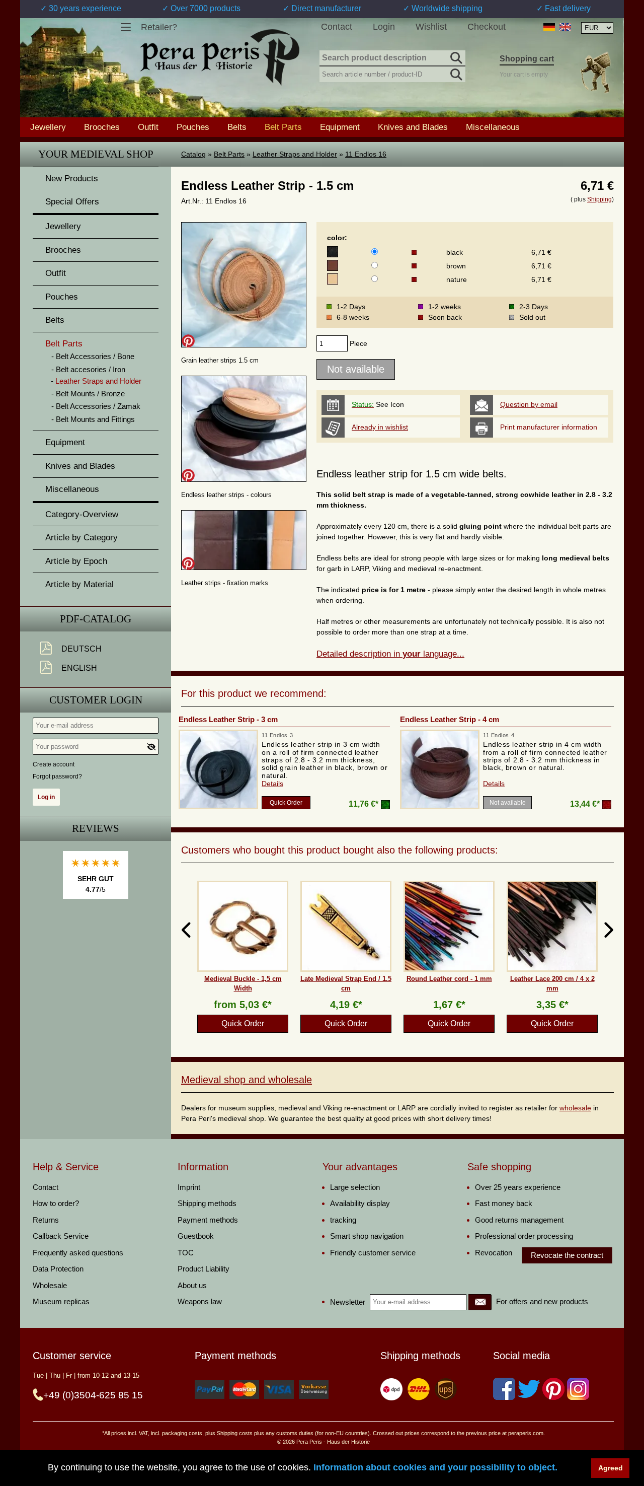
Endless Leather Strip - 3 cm (228, 719)
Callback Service (61, 1236)
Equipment (340, 126)
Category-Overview (81, 514)
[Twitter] (529, 1389)
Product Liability (203, 1268)
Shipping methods (207, 1203)
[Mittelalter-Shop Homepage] (219, 57)
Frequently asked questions (78, 1252)
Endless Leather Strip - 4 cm (449, 719)
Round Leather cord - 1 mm (449, 978)
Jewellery (48, 126)
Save (188, 340)
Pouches (193, 126)
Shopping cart (527, 58)
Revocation (493, 1252)
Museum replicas (61, 1301)
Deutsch (81, 649)
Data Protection (58, 1268)
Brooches (102, 126)
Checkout (486, 27)
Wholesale (50, 1285)
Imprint (189, 1187)
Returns (46, 1220)
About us (192, 1285)
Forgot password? (57, 776)
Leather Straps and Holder (295, 154)
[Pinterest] (553, 1389)
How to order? (56, 1203)
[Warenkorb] (595, 72)
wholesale (575, 1108)
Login (384, 27)
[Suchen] (455, 56)
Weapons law (200, 1301)
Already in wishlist (380, 427)
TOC (186, 1252)
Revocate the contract (567, 1255)
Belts (237, 126)
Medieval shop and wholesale (246, 1079)
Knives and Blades (413, 126)
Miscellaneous (493, 126)
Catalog (193, 154)
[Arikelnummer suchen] (455, 72)
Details (272, 784)
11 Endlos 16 (365, 154)
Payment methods (208, 1220)
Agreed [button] (610, 1468)
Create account (53, 764)
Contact (336, 27)
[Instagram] (578, 1389)
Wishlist (431, 27)
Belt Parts (229, 154)
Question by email (528, 404)
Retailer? (159, 27)
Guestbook (196, 1236)
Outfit (148, 126)
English (79, 668)
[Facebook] (504, 1389)
